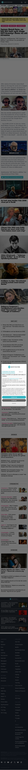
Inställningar (14, 400)
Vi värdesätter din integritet (8, 371)
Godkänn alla (14, 397)
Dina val (21, 371)
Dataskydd (14, 403)
